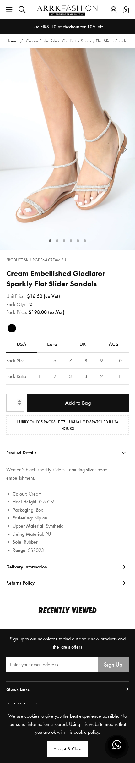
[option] (67, 26)
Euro (52, 344)
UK (82, 344)
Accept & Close (67, 749)
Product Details (21, 452)
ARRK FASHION (67, 9)
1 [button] (50, 241)
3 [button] (64, 241)
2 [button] (57, 241)
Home (11, 41)
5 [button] (78, 241)
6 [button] (85, 241)
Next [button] (124, 149)
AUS (113, 344)
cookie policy (86, 732)
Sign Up (113, 664)
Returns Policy (20, 582)
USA (21, 344)
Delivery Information (26, 566)
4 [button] (71, 241)
